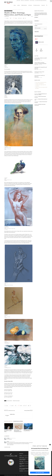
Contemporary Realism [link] (9, 400)
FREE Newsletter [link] (24, 5)
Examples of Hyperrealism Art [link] (40, 83)
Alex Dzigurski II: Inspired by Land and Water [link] (28, 430)
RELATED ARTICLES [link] (8, 421)
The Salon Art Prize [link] (36, 5)
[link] (51, 1)
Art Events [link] (30, 5)
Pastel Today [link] (22, 0)
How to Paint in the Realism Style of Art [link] (41, 82)
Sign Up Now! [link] (36, 31)
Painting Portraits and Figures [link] (16, 400)
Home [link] (15, 5)
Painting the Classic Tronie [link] (39, 71)
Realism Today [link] (7, 16)
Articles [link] (18, 5)
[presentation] (41, 28)
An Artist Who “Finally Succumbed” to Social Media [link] (8, 430)
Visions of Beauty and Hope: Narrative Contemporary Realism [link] (18, 430)
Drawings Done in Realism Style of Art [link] (41, 84)
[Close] (50, 444)
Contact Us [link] (43, 5)
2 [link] (32, 16)
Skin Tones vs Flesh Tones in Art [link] (9, 410)
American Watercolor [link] (26, 0)
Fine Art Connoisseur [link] (32, 0)
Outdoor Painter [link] (18, 0)
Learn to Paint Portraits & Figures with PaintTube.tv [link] (40, 0)
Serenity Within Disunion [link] (28, 410)
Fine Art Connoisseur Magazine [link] (24, 468)
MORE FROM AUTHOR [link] (18, 421)
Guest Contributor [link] (37, 77)
